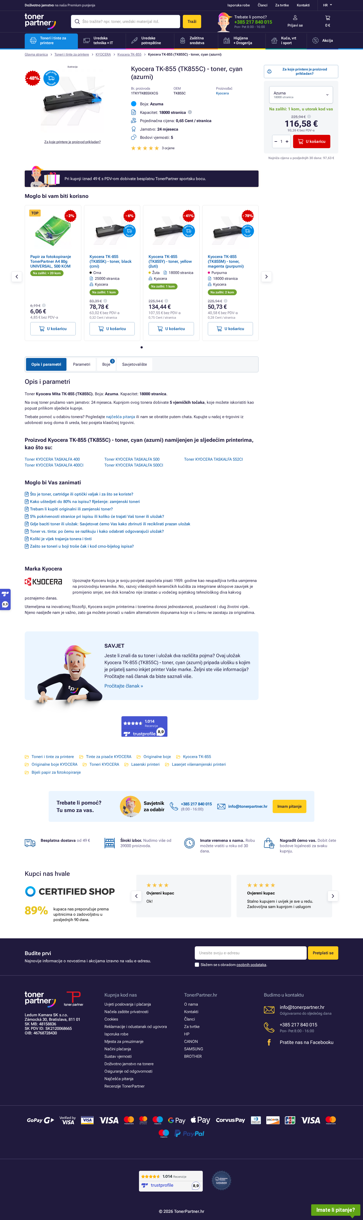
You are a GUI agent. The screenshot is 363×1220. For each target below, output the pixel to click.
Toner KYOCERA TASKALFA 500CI (133, 465)
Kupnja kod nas (120, 995)
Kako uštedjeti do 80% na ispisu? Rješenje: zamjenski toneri (85, 501)
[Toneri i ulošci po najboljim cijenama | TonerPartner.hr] (40, 22)
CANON (191, 1041)
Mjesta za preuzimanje (123, 1041)
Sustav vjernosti (118, 1056)
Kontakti (303, 5)
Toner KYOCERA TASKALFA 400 (52, 459)
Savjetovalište (134, 364)
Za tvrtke (282, 5)
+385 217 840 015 (253, 22)
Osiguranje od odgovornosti (128, 1071)
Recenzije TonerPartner (124, 1086)
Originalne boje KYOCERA (54, 764)
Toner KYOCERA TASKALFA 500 (131, 459)
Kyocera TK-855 (129, 54)
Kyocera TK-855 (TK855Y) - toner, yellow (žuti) (170, 261)
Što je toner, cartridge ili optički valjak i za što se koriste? (81, 494)
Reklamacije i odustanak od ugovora (135, 1026)
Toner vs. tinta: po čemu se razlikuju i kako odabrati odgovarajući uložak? (97, 531)
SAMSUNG (193, 1049)
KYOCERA (103, 54)
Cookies (111, 1019)
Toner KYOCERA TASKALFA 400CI (54, 465)
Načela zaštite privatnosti (126, 1011)
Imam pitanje (289, 806)
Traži (192, 21)
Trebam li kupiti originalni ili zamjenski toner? (71, 509)
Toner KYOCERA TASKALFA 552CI (213, 459)
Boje (106, 364)
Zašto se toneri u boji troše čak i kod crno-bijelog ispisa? (82, 546)
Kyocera (222, 93)
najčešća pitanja (120, 416)
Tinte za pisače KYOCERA (108, 756)
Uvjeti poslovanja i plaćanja (127, 1004)
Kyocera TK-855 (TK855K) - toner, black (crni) (111, 261)
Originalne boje (157, 756)
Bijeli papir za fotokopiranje (56, 772)
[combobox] (301, 94)
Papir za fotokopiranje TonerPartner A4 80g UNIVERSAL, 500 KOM (50, 261)
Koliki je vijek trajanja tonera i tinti (61, 538)
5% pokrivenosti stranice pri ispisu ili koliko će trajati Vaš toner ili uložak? (97, 516)
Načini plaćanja (117, 1049)
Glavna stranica (36, 54)
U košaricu (316, 141)
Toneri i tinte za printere (71, 54)
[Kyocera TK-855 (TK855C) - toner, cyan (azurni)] (72, 131)
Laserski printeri (145, 764)
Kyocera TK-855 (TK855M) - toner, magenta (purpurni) (226, 261)
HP (186, 1034)
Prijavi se (295, 25)
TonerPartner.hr (200, 995)
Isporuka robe (238, 5)
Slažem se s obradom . (234, 965)
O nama (191, 1004)
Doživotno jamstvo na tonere (129, 1063)
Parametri (81, 364)
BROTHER (193, 1056)
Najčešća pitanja (118, 1078)
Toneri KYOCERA (104, 764)
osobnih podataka (251, 965)
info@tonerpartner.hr (247, 806)
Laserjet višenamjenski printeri (199, 764)
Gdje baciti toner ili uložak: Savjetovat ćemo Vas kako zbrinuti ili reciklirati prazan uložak (110, 524)
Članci (262, 5)
